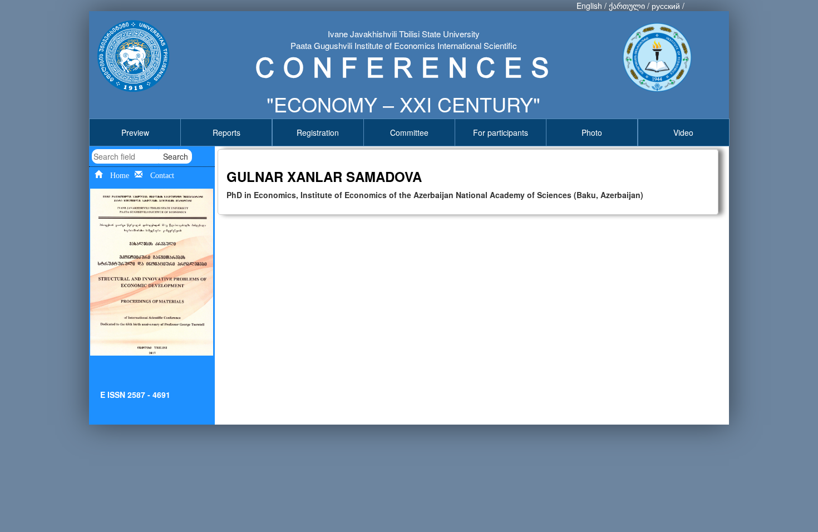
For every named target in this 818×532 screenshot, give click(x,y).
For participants (500, 132)
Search (175, 156)
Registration (318, 132)
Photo (592, 132)
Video (683, 132)
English (589, 5)
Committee (409, 132)
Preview (135, 132)
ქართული (627, 5)
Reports (226, 132)
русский (666, 5)
